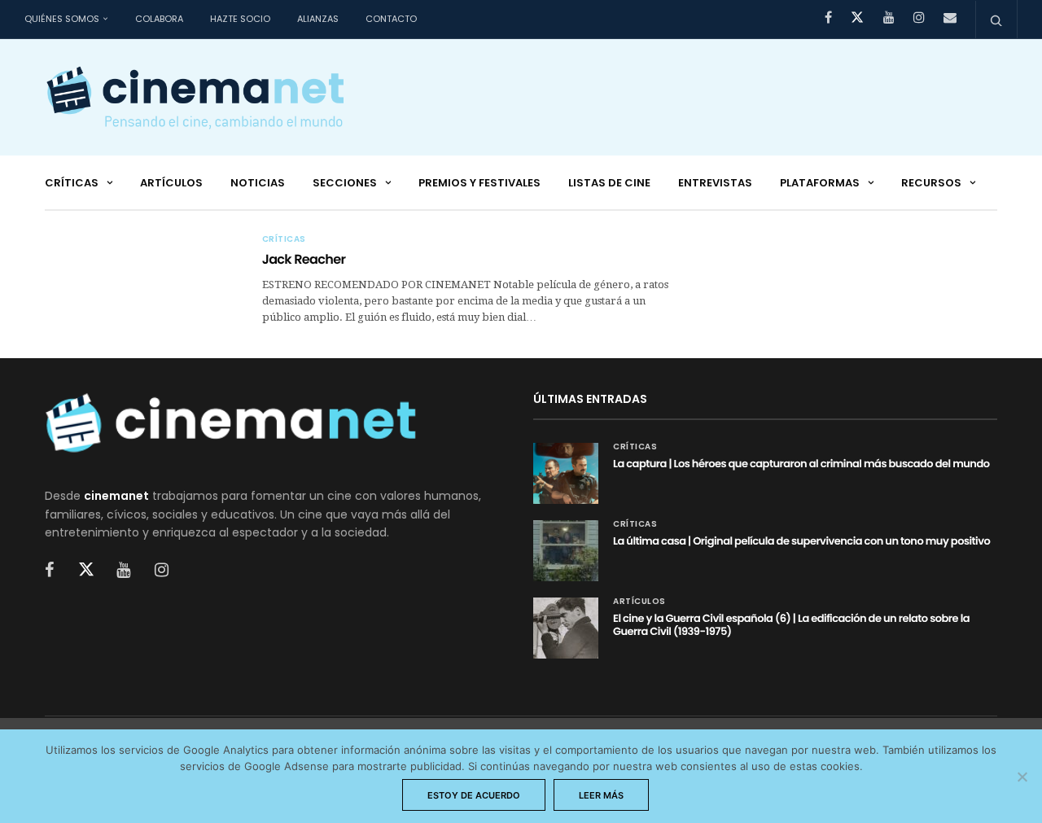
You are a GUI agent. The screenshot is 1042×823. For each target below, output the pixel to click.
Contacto (391, 18)
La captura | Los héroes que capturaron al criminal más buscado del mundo (801, 463)
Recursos (931, 182)
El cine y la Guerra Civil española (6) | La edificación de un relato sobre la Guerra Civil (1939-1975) (791, 625)
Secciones (345, 182)
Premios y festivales (479, 182)
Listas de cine (609, 182)
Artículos (171, 182)
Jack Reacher (304, 259)
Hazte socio (240, 18)
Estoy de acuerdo (473, 795)
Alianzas (318, 18)
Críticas (72, 182)
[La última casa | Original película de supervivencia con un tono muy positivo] (565, 550)
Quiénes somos (61, 18)
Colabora (159, 18)
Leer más (601, 795)
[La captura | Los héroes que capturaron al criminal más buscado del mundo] (565, 473)
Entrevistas (715, 182)
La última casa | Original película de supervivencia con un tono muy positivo (801, 541)
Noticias (257, 182)
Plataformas (820, 182)
